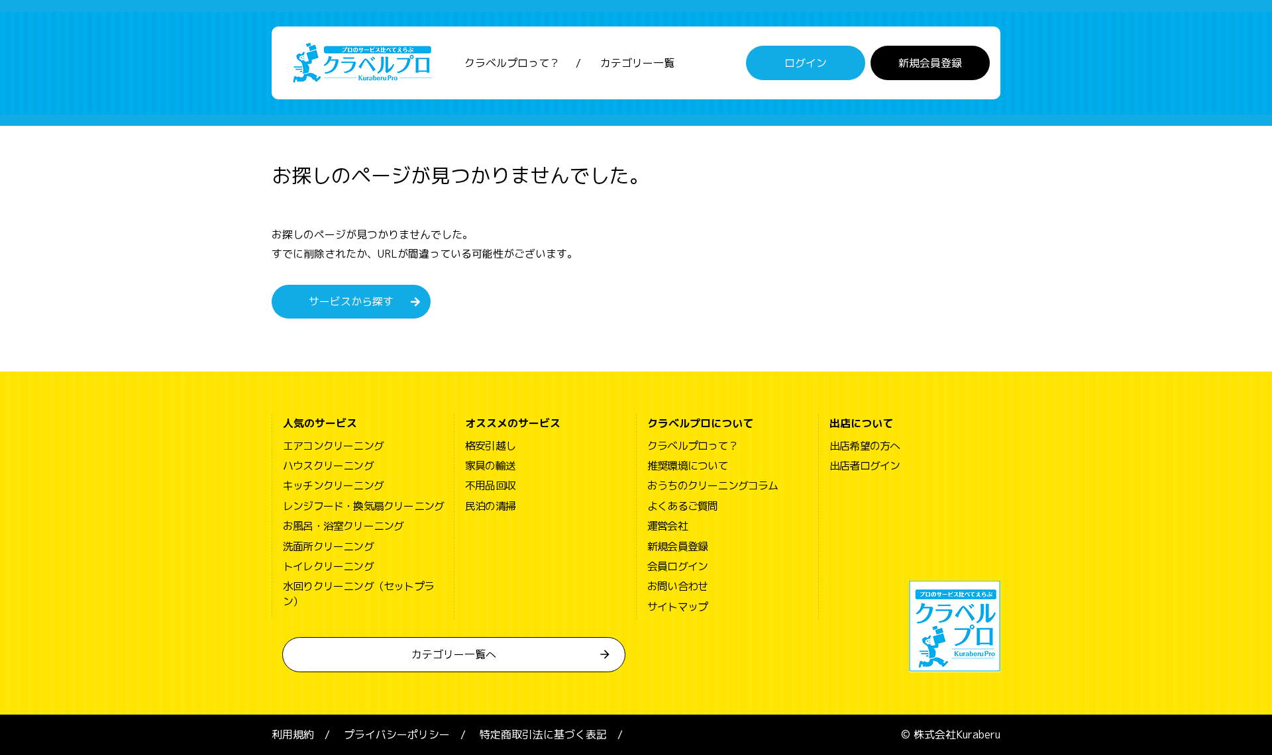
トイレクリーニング (328, 566)
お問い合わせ (677, 586)
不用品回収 (490, 485)
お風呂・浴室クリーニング (343, 526)
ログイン (805, 63)
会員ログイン (677, 566)
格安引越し (490, 445)
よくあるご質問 (682, 506)
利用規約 (293, 734)
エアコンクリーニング (333, 445)
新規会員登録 (930, 63)
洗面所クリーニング (328, 546)
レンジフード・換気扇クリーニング (363, 506)
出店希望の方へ (864, 445)
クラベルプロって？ (512, 63)
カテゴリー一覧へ (453, 654)
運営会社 (667, 526)
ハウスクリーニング (328, 465)
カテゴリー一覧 (637, 63)
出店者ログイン (864, 465)
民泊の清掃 (490, 506)
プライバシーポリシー (397, 734)
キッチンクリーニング (333, 485)
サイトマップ (677, 606)
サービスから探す (351, 301)
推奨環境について (687, 465)
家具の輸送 (490, 465)
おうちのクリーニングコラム (712, 485)
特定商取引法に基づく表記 (543, 734)
